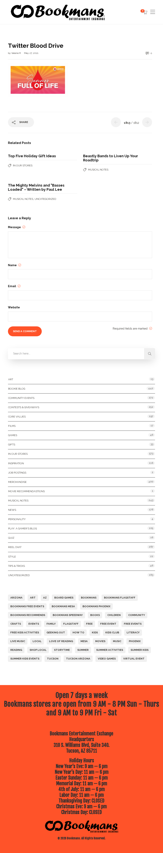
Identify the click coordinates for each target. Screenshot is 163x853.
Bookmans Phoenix (96, 606)
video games (107, 658)
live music (17, 641)
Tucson (52, 658)
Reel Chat (14, 547)
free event (108, 623)
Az (45, 597)
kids (95, 632)
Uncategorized (45, 198)
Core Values (17, 416)
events (33, 623)
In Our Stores (22, 165)
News (12, 509)
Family (51, 623)
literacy (133, 632)
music (117, 641)
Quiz (11, 537)
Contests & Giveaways (23, 407)
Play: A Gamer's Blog (22, 528)
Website (14, 307)
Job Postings (17, 472)
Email (12, 286)
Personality (17, 519)
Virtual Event (134, 658)
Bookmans (88, 597)
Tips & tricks (16, 565)
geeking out (56, 632)
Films (12, 425)
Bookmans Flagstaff (119, 597)
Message (14, 227)
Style (12, 556)
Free (89, 623)
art (33, 597)
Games (12, 435)
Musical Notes (98, 169)
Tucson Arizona (78, 658)
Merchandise (17, 481)
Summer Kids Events (24, 658)
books (95, 615)
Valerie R (16, 53)
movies (100, 641)
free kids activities (24, 632)
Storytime (62, 649)
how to (78, 632)
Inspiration (16, 463)
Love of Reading (61, 641)
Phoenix (135, 641)
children (114, 615)
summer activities (109, 649)
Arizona (16, 597)
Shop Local (38, 649)
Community (136, 615)
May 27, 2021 (31, 53)
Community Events (21, 397)
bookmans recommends (27, 615)
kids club (112, 632)
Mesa (84, 641)
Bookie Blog (16, 388)
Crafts (15, 623)
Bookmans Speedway (68, 615)
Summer (83, 649)
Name (12, 265)
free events (133, 623)
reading (16, 649)
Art (10, 379)
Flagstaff (71, 623)
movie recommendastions (26, 491)
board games (63, 597)
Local (37, 641)
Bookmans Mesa (63, 606)
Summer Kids (139, 649)
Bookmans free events (27, 606)
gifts (11, 444)
